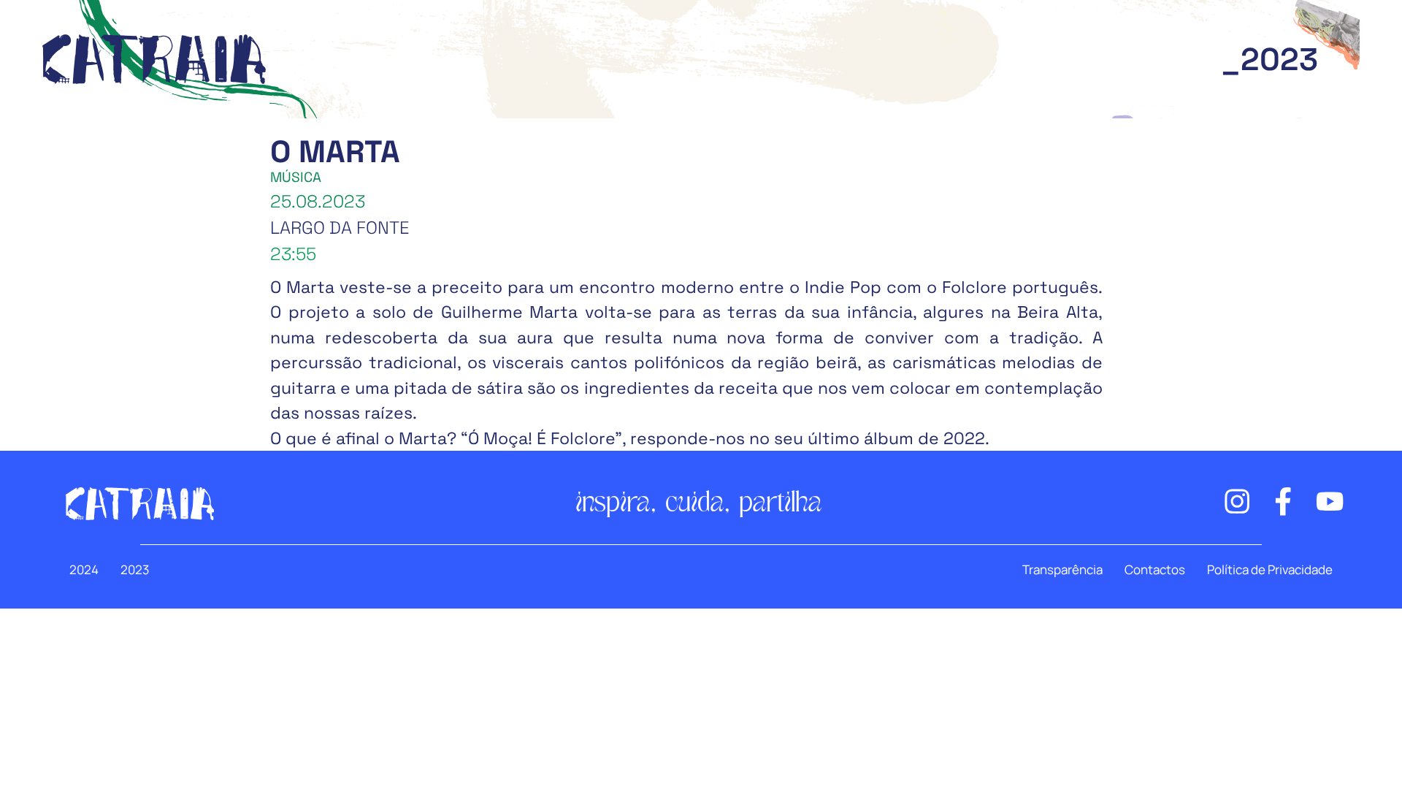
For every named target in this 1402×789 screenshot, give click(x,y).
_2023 (1269, 59)
